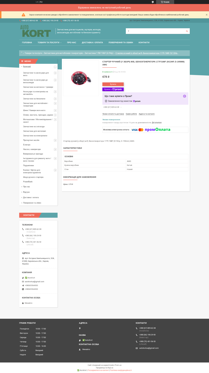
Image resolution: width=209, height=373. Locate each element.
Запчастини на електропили (35, 136)
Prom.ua (118, 365)
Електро (26, 145)
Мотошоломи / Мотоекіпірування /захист (37, 120)
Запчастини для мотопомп (34, 131)
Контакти (144, 42)
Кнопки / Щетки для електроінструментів (32, 171)
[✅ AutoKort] (36, 31)
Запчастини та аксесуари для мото (36, 74)
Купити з (108, 89)
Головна (27, 42)
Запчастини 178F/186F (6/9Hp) (99, 53)
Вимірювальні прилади (33, 154)
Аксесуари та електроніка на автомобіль (35, 93)
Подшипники (28, 165)
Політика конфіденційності (121, 370)
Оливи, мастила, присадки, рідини (38, 115)
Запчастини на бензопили (34, 99)
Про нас (71, 42)
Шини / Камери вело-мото (34, 110)
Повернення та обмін (121, 42)
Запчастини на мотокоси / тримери (38, 87)
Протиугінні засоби (31, 140)
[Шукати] (187, 31)
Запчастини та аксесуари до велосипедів (35, 81)
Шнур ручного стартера (33, 177)
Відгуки (26, 192)
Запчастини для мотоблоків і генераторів (63, 53)
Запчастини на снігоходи (34, 126)
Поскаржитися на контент (98, 370)
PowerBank (28, 182)
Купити (113, 84)
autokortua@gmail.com (34, 281)
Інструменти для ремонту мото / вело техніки (37, 159)
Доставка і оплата (92, 42)
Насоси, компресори (32, 149)
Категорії (27, 66)
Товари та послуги (48, 42)
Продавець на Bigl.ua (104, 368)
